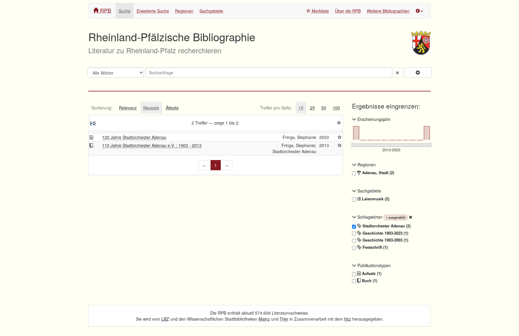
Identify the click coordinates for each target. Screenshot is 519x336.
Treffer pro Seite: (276, 108)
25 (312, 108)
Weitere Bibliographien (388, 11)
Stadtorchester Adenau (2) (386, 226)
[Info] (419, 10)
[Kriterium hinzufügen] (418, 72)
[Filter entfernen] (410, 217)
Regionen (184, 11)
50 (323, 108)
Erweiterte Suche (153, 11)
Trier (284, 319)
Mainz (264, 319)
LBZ (165, 319)
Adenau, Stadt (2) (377, 172)
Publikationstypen (373, 265)
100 (336, 108)
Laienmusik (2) (375, 199)
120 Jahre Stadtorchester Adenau (134, 137)
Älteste (172, 108)
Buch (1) (369, 280)
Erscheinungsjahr (373, 119)
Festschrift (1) (374, 247)
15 (301, 108)
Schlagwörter (370, 217)
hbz (347, 319)
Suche (125, 11)
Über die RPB (348, 11)
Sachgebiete (211, 11)
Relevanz (128, 108)
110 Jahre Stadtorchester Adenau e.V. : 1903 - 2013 (152, 145)
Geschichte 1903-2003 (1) (384, 240)
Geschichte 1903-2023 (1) (384, 233)
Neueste (151, 108)
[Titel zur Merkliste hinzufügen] (340, 137)
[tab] (101, 108)
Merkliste (320, 11)
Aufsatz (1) (371, 273)
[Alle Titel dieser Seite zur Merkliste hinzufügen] (339, 123)
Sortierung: (101, 108)
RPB (105, 10)
